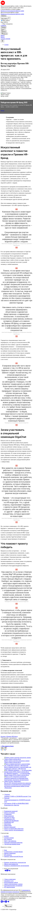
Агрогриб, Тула (26, 796)
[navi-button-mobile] (2, 41)
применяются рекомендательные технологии (15, 890)
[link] (4, 31)
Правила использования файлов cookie (12, 14)
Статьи (6, 44)
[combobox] (8, 905)
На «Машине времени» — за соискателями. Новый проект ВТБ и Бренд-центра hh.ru (17, 774)
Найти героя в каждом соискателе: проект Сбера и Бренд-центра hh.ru (16, 761)
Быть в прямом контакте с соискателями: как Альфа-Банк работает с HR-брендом (17, 767)
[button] (3, 35)
